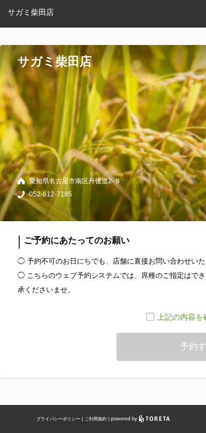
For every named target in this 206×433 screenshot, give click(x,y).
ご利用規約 (96, 418)
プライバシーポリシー (58, 418)
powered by (125, 418)
